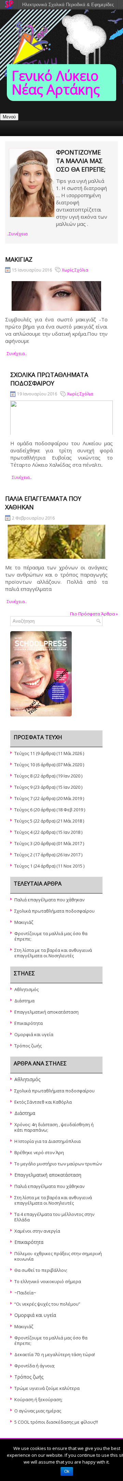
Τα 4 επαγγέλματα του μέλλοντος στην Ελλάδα (54, 1217)
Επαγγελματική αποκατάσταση (46, 1012)
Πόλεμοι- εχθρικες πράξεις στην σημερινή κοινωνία (58, 1256)
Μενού (9, 116)
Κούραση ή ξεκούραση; (38, 1399)
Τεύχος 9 (23, 787)
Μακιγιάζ (18, 259)
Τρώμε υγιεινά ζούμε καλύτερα (47, 1388)
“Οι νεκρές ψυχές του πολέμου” (47, 1304)
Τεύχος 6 (23, 810)
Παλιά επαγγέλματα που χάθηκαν (49, 900)
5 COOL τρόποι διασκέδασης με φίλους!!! (56, 1422)
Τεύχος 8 (23, 776)
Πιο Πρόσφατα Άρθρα (94, 614)
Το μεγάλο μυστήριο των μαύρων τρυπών (58, 1164)
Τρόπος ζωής (28, 1046)
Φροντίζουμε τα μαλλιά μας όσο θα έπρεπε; (81, 160)
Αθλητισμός (26, 989)
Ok (66, 1471)
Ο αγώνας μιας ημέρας (37, 1411)
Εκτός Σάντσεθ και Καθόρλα (43, 1102)
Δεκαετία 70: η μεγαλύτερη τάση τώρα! (54, 1354)
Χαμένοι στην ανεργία (37, 1231)
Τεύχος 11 (24, 753)
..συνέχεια (17, 234)
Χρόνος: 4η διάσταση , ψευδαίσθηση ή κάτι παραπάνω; (54, 1127)
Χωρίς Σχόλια (75, 270)
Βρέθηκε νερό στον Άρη (39, 1152)
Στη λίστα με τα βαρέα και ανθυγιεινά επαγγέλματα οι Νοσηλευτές (53, 953)
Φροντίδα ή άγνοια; (34, 1366)
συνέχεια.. (17, 354)
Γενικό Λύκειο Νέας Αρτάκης (56, 82)
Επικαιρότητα (28, 1023)
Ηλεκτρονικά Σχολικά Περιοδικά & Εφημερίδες (68, 4)
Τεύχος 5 (23, 821)
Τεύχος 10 (24, 764)
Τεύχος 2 (23, 855)
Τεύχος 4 (23, 832)
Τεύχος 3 (23, 843)
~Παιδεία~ (25, 1293)
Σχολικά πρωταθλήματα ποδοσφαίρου (49, 379)
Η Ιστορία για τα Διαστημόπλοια (47, 1141)
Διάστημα (24, 1001)
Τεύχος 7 (23, 798)
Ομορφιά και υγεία (33, 1034)
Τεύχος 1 (23, 866)
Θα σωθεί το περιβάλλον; (40, 1270)
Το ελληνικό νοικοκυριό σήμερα (47, 1281)
